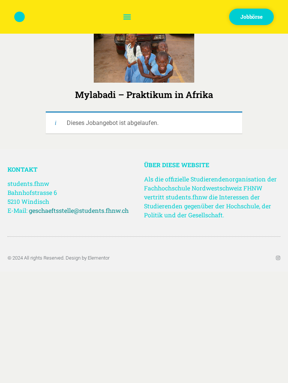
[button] (127, 17)
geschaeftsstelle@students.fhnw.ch (79, 210)
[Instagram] (278, 257)
